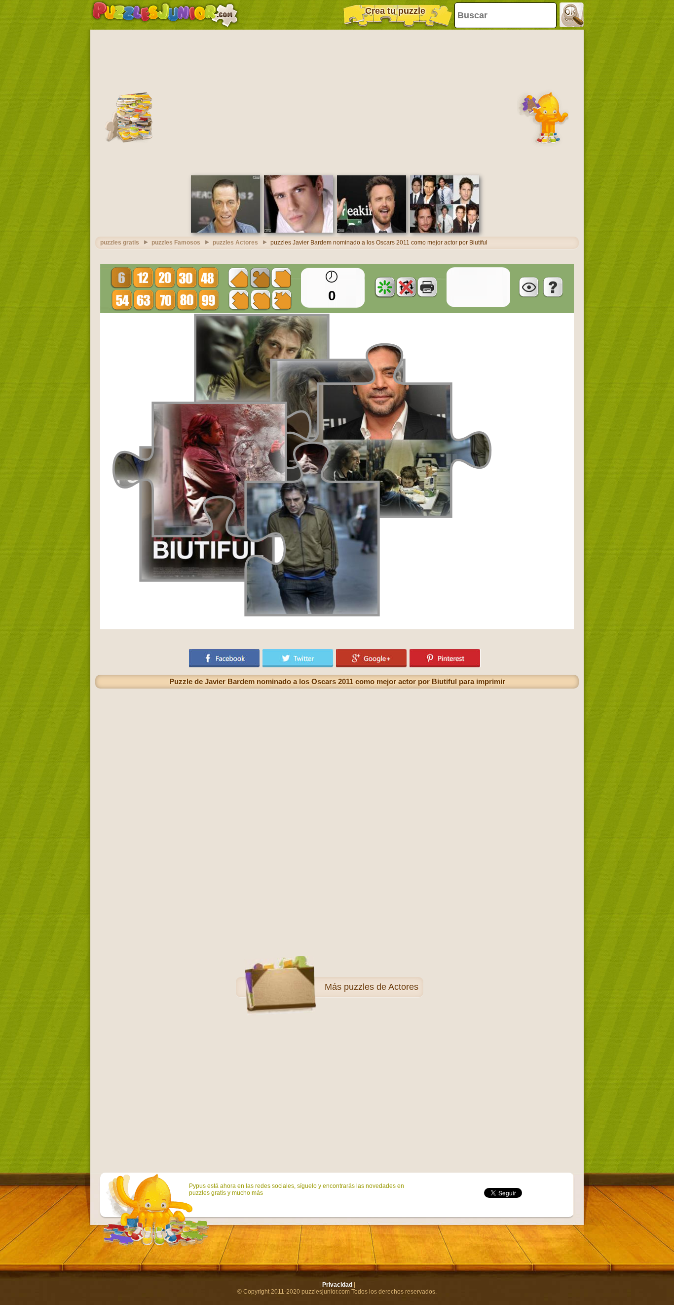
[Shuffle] (385, 287)
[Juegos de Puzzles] (165, 15)
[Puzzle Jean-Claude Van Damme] (225, 230)
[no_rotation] (406, 287)
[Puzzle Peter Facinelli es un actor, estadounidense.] (444, 230)
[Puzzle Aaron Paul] (371, 230)
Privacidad (337, 1284)
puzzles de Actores (381, 987)
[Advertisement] (337, 101)
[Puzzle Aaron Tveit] (298, 230)
